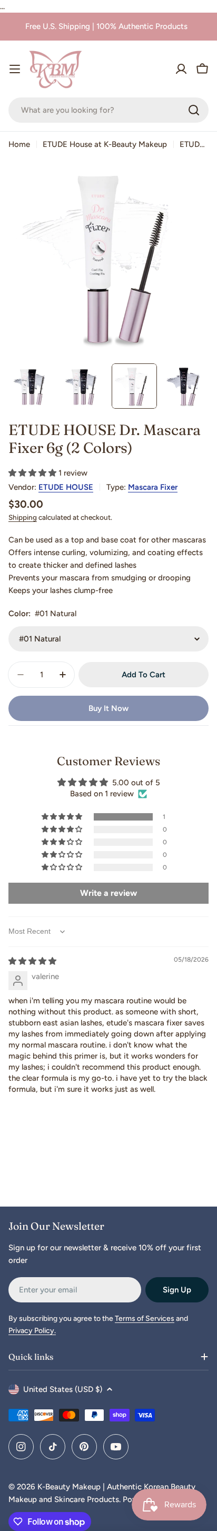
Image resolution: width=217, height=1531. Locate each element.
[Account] (181, 69)
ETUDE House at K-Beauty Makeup (105, 144)
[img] (32, 961)
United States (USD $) (62, 1389)
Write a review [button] (108, 893)
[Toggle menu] (14, 69)
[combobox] (108, 110)
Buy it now (108, 708)
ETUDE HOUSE (65, 487)
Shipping (22, 517)
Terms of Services (144, 1318)
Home (19, 144)
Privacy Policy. (32, 1330)
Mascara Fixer (152, 487)
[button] (33, 473)
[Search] (194, 110)
